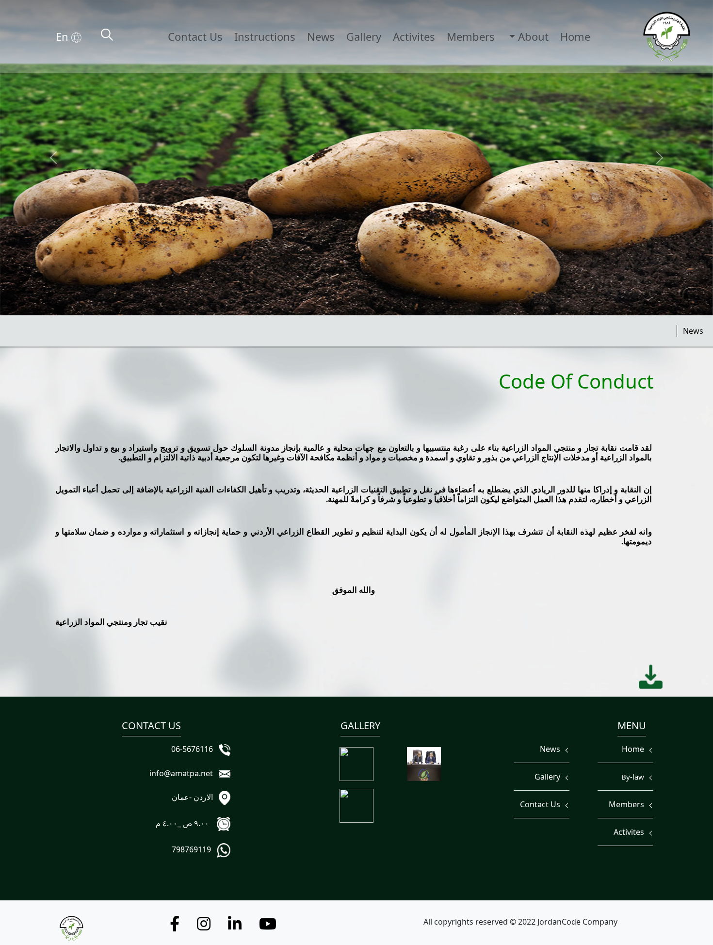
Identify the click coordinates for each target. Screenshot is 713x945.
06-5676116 (194, 749)
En (63, 36)
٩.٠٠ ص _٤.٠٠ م (185, 823)
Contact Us (195, 36)
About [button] (532, 36)
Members (471, 36)
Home (575, 36)
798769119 (193, 849)
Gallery (363, 36)
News (321, 36)
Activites (414, 36)
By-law (634, 777)
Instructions (264, 36)
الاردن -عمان (194, 797)
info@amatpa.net (183, 773)
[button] (267, 926)
